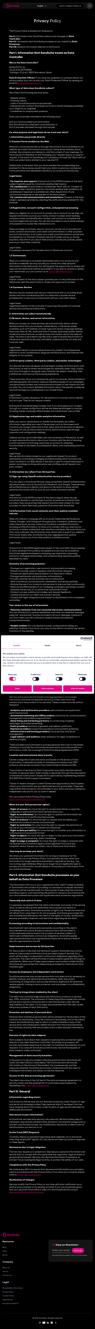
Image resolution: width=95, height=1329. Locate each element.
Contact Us (7, 1275)
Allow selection (47, 688)
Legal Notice (7, 1300)
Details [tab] (47, 645)
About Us (6, 1268)
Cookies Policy (8, 1296)
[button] (42, 6)
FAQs (4, 1251)
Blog (4, 1247)
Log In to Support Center (70, 6)
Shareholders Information (12, 1288)
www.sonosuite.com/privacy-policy (26, 1192)
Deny (17, 688)
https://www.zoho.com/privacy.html (27, 799)
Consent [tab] (16, 645)
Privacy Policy (7, 1292)
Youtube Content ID (10, 1303)
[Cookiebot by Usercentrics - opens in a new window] (82, 638)
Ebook (4, 1255)
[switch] (36, 679)
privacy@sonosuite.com (29, 83)
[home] (13, 6)
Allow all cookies (78, 688)
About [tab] (78, 645)
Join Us (5, 1271)
